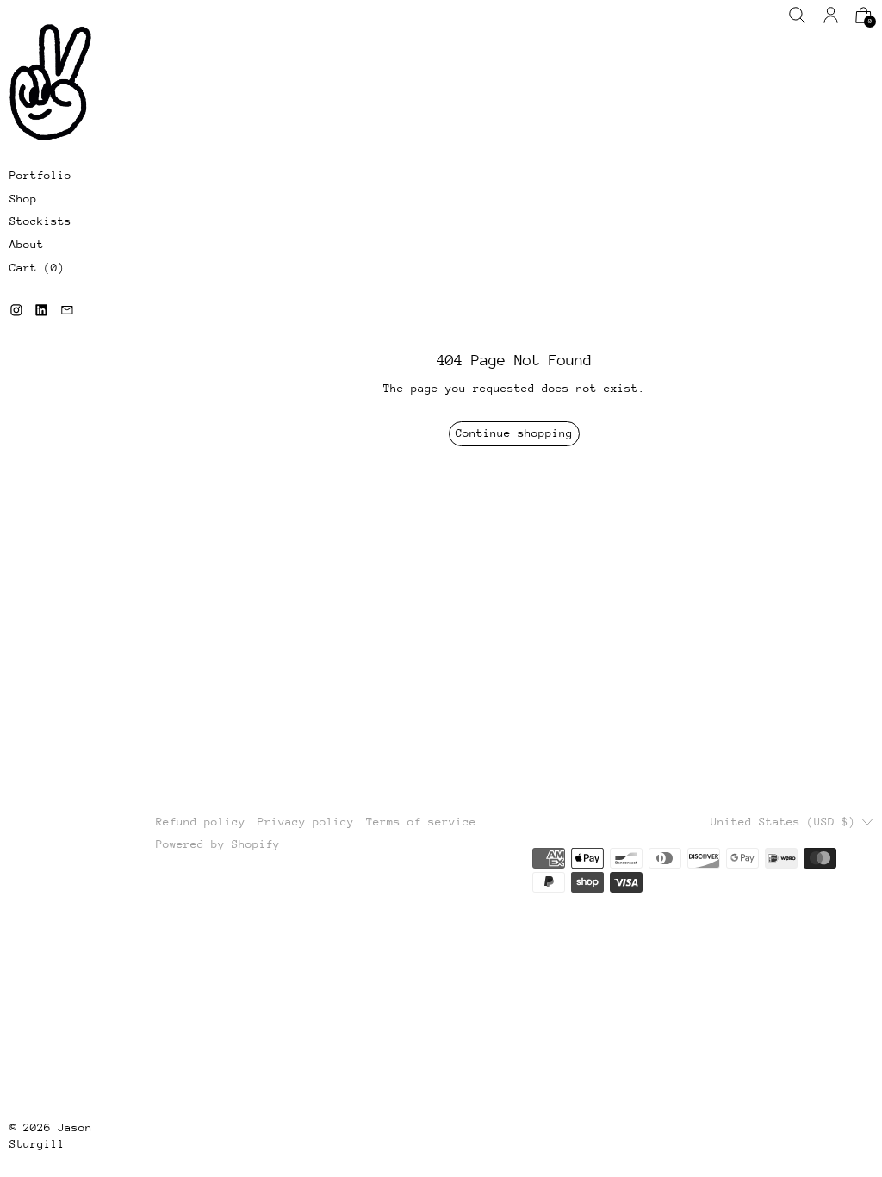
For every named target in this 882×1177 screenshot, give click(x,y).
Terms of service (421, 821)
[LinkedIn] (41, 310)
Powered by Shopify (218, 844)
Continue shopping (514, 433)
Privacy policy (306, 821)
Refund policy (200, 821)
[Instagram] (16, 310)
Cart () (37, 267)
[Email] (67, 310)
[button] (797, 15)
